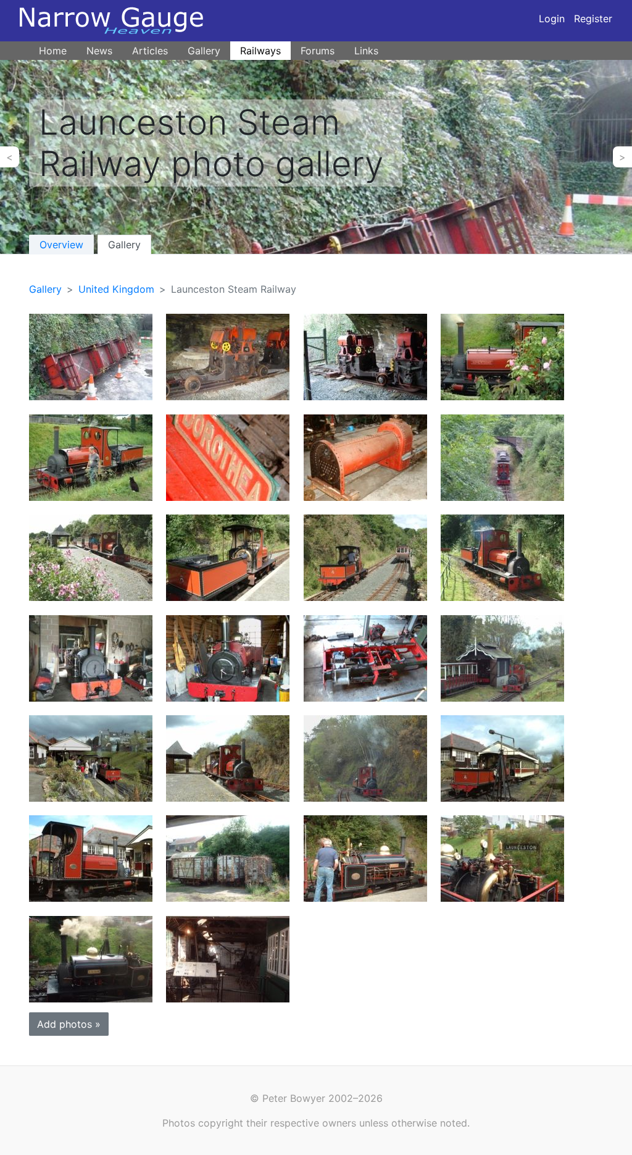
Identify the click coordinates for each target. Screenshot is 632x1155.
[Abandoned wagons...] (227, 857)
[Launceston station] (90, 757)
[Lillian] (90, 657)
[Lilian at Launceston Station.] (502, 857)
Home (53, 50)
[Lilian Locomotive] (90, 958)
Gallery (204, 50)
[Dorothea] (365, 657)
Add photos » (69, 1024)
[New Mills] (90, 557)
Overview (61, 244)
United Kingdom (116, 289)
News (99, 50)
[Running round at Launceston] (502, 657)
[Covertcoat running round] (365, 757)
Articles (150, 50)
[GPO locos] (365, 356)
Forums (318, 50)
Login (552, 18)
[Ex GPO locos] (90, 356)
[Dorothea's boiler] (365, 457)
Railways (260, 50)
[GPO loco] (227, 356)
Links (366, 50)
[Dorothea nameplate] (227, 457)
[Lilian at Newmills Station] (365, 857)
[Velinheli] (227, 657)
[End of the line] (502, 557)
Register (593, 18)
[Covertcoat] (502, 356)
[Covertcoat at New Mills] (227, 757)
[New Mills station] (365, 557)
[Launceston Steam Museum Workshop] (227, 958)
